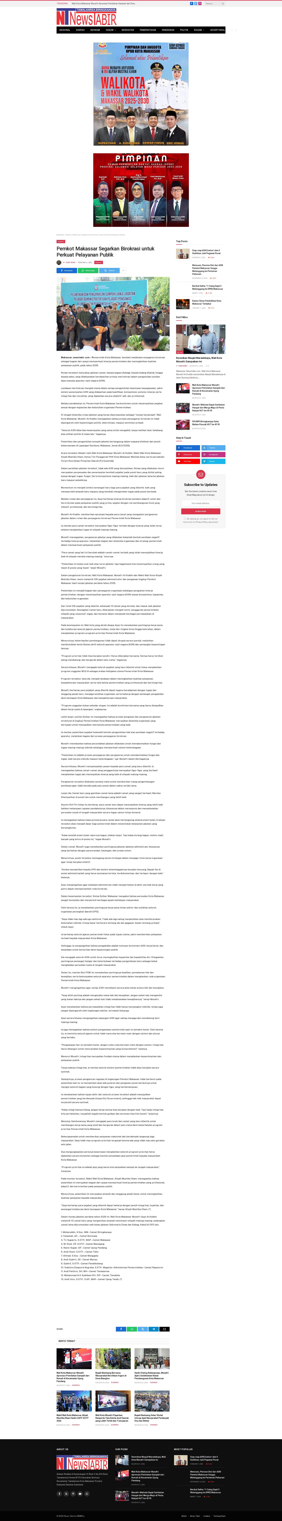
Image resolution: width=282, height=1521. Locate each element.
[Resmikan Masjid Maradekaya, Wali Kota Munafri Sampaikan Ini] (200, 339)
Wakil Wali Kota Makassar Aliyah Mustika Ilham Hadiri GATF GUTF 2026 (73, 1418)
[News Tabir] (87, 16)
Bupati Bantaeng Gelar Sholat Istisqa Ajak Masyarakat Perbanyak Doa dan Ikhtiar (152, 1418)
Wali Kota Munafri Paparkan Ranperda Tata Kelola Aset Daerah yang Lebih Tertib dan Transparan (112, 1418)
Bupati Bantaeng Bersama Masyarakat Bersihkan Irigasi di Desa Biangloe (110, 1376)
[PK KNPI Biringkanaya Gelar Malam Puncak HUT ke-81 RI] (183, 425)
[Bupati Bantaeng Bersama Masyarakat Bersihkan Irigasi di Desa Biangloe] (113, 1358)
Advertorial (217, 30)
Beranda (60, 235)
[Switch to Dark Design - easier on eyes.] (232, 30)
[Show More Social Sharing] (123, 270)
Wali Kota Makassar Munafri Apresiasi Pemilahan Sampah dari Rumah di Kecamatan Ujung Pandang (105, 3)
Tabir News (70, 262)
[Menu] (236, 30)
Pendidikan (168, 30)
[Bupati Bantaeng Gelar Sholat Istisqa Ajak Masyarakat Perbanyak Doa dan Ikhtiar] (152, 1401)
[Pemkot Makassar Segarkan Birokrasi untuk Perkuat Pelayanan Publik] (113, 314)
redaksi (206, 1516)
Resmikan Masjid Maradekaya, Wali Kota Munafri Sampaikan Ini (199, 359)
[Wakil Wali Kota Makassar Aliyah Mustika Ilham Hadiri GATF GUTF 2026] (74, 1401)
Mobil (184, 1516)
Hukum (109, 30)
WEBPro (80, 1516)
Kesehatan (128, 30)
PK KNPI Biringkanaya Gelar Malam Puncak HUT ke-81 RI (206, 423)
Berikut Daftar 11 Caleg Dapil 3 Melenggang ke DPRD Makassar (207, 287)
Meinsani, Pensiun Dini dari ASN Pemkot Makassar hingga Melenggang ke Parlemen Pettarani (207, 269)
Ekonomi (95, 30)
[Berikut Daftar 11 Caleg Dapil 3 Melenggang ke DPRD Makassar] (183, 289)
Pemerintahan (148, 30)
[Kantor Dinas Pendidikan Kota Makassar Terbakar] (183, 304)
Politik (184, 30)
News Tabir (195, 1516)
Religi (179, 352)
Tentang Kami (219, 1516)
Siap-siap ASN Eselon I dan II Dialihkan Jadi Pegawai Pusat (206, 252)
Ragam (198, 30)
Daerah (80, 30)
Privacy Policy (202, 522)
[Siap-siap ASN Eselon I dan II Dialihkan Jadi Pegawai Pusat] (183, 254)
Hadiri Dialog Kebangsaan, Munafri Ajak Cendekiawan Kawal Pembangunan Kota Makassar (152, 1376)
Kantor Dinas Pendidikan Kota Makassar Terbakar (206, 302)
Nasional (64, 30)
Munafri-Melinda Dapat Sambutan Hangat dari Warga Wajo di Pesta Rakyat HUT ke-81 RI (208, 408)
